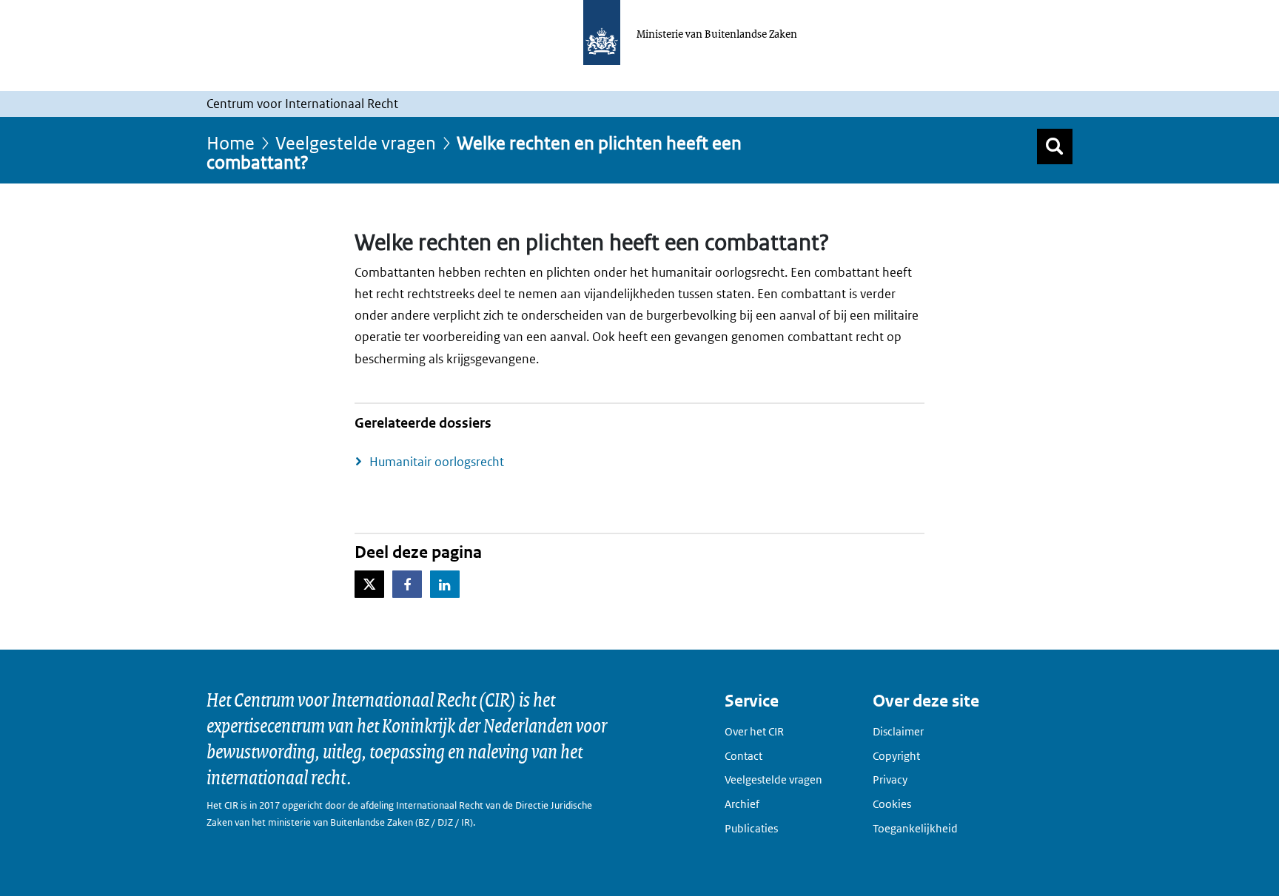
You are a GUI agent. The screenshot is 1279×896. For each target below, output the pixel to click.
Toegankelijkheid (915, 828)
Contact (743, 756)
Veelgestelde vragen (355, 142)
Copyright (896, 756)
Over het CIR (754, 731)
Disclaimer (898, 731)
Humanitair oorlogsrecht (436, 462)
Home (231, 142)
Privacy (890, 779)
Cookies (892, 804)
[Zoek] (1054, 146)
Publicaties (751, 828)
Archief (742, 804)
